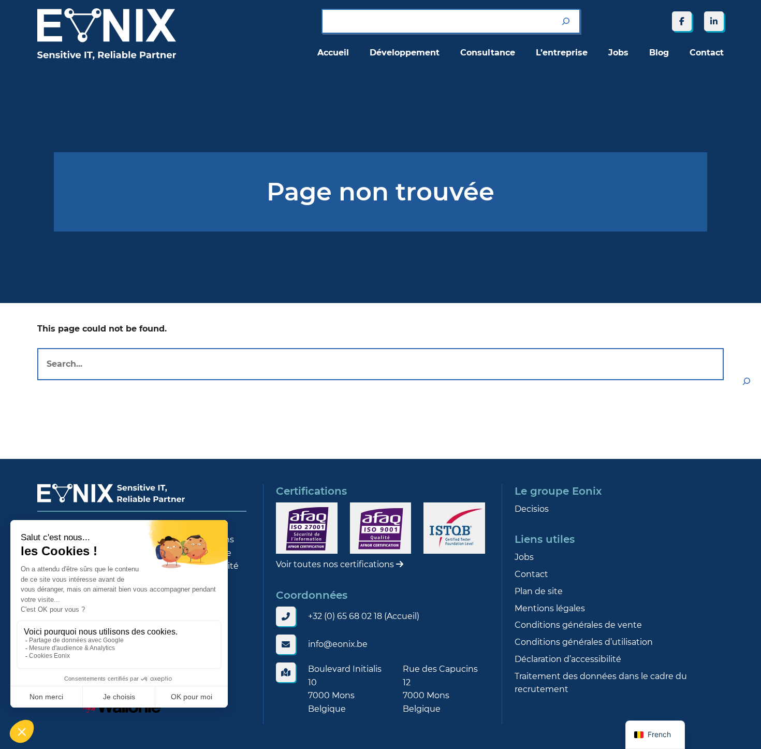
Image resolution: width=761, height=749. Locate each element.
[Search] (746, 381)
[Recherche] (566, 21)
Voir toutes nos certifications (336, 564)
